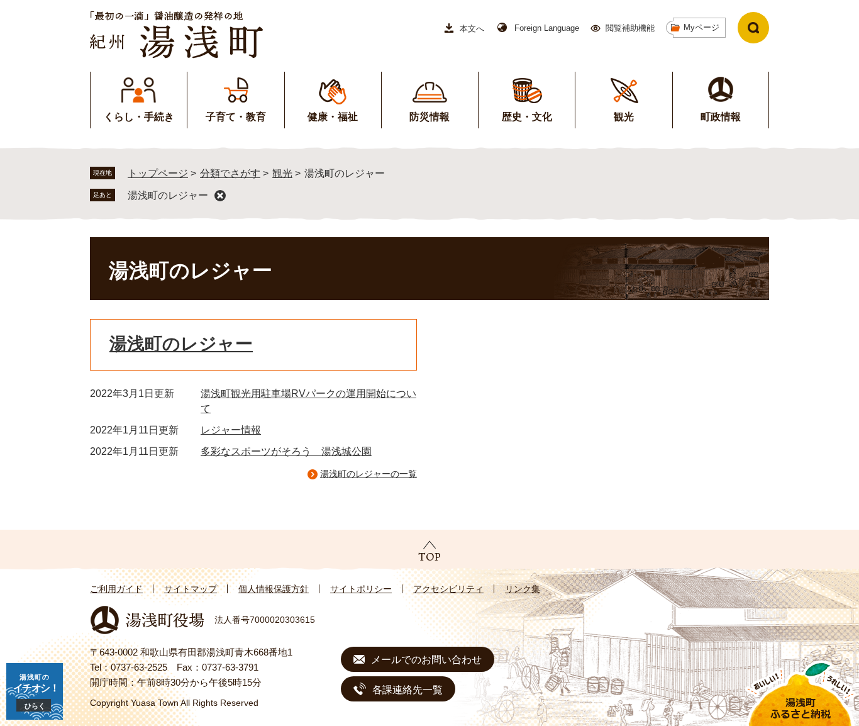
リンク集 (522, 589)
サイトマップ (190, 589)
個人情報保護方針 (273, 589)
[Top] (429, 550)
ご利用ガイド (116, 589)
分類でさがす (230, 173)
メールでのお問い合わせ (426, 659)
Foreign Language (546, 28)
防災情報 (429, 116)
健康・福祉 (333, 116)
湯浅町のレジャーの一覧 (368, 474)
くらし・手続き (139, 116)
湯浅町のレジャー (168, 195)
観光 (624, 116)
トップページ (158, 173)
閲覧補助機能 (630, 28)
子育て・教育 (236, 116)
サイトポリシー (361, 589)
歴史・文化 (527, 116)
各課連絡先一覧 (407, 689)
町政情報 (721, 116)
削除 (220, 195)
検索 (753, 27)
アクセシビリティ (448, 589)
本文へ (472, 28)
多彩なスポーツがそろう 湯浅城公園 (286, 451)
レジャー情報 (231, 430)
